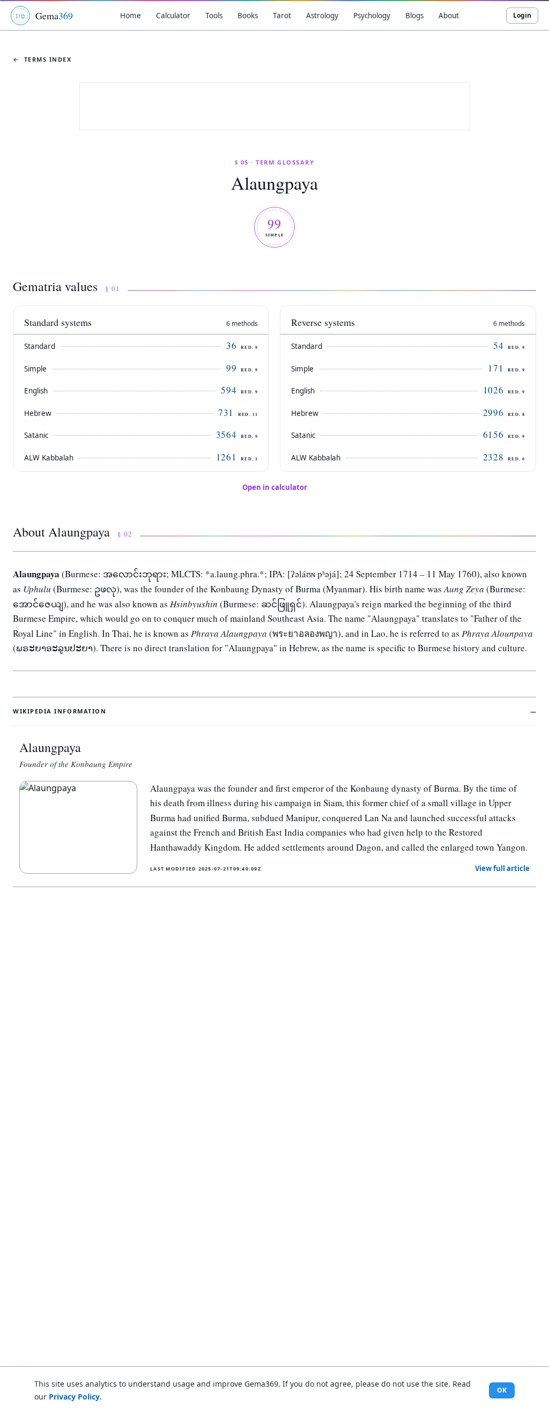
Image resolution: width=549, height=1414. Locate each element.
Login (522, 15)
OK (502, 1390)
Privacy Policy (74, 1396)
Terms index (42, 59)
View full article (502, 868)
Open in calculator (274, 487)
